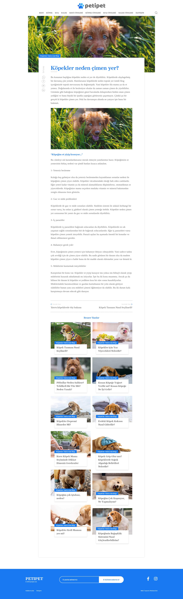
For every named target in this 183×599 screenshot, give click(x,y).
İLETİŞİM (140, 13)
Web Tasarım (145, 591)
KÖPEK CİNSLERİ (93, 13)
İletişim (39, 591)
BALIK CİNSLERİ (126, 13)
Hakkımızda (30, 591)
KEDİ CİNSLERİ (76, 13)
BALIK (64, 13)
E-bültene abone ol (111, 580)
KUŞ (57, 13)
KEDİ (41, 13)
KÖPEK (49, 13)
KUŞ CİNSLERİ (109, 13)
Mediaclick (153, 591)
